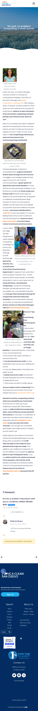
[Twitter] (14, 675)
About (9, 609)
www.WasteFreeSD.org (25, 393)
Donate (9, 628)
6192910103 (23, 625)
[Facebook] (19, 675)
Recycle (9, 620)
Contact (9, 625)
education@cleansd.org (18, 308)
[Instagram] (24, 675)
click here (7, 213)
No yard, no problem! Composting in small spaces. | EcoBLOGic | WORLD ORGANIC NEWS (19, 501)
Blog (9, 622)
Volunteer (9, 611)
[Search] (9, 632)
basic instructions (10, 221)
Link (4, 516)
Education (9, 617)
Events (9, 614)
